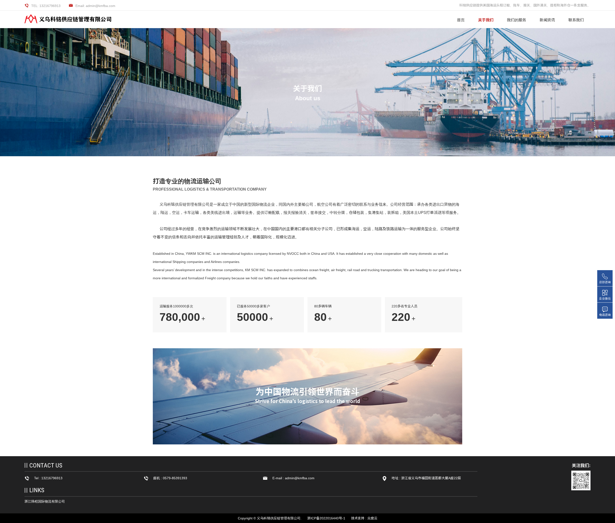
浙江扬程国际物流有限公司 (45, 501)
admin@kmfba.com (299, 478)
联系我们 (576, 20)
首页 (461, 20)
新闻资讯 (547, 20)
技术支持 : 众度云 (364, 518)
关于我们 (485, 20)
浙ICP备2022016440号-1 (326, 518)
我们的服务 (516, 20)
